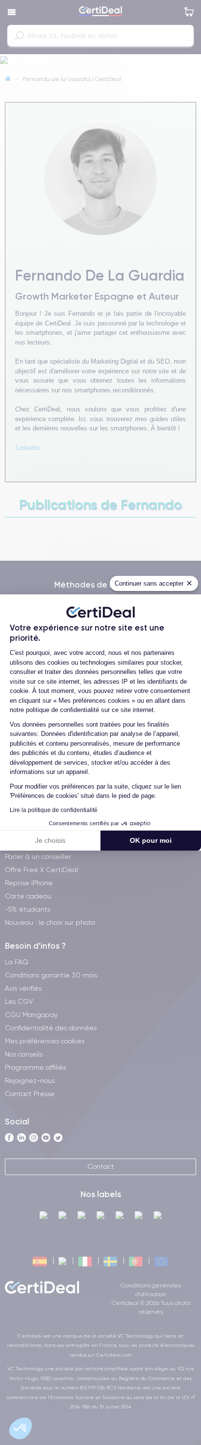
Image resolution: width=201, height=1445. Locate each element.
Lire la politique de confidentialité (54, 810)
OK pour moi (151, 840)
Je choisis (50, 840)
